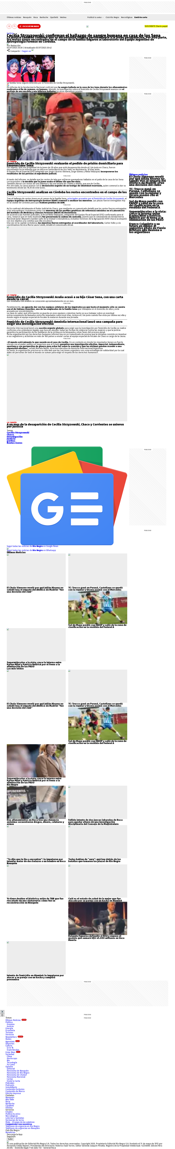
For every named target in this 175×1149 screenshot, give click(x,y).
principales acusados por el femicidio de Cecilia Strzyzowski (95, 198)
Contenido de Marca (15, 1091)
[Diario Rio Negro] (8, 1141)
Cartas (10, 1079)
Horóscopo (12, 1058)
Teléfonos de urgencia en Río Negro (22, 1126)
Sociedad (10, 1054)
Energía (9, 1028)
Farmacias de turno (15, 1120)
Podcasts (10, 1085)
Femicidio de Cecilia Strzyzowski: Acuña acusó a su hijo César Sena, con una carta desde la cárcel (65, 298)
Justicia (10, 33)
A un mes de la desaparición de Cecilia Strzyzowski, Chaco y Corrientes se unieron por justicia (65, 425)
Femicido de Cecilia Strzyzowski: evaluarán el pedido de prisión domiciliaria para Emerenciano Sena (65, 164)
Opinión (9, 1066)
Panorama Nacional (16, 1077)
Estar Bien (13, 1052)
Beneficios (10, 1132)
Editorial (11, 1068)
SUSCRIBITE (156, 26)
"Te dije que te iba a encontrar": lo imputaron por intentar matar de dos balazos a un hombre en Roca (36, 860)
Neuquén (27, 17)
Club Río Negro (112, 17)
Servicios (10, 1034)
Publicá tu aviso (13, 1114)
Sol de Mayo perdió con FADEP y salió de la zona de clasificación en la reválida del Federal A (146, 204)
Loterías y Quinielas (15, 1118)
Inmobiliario (11, 1087)
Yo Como (11, 1064)
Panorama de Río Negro (18, 1073)
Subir (10, 1139)
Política (9, 1022)
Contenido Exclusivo (15, 1089)
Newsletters (14, 1037)
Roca (35, 17)
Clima (9, 1056)
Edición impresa (13, 1093)
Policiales (10, 1083)
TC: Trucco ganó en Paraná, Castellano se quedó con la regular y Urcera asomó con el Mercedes (145, 193)
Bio (8, 1060)
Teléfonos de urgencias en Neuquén (23, 1128)
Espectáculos (13, 1050)
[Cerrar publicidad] (2, 1011)
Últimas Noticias (16, 1020)
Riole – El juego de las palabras (20, 1122)
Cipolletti (54, 17)
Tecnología (12, 1062)
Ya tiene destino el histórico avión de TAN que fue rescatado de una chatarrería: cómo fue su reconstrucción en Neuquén (35, 900)
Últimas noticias (14, 17)
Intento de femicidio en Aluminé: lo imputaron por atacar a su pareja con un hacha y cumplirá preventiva (35, 977)
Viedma (63, 17)
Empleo (9, 1112)
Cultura (9, 1045)
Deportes (10, 1043)
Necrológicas (126, 17)
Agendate (12, 1041)
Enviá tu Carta (13, 1081)
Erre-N (10, 1048)
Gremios (11, 1024)
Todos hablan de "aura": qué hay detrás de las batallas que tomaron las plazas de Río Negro (94, 860)
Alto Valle (10, 1099)
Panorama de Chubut (17, 1075)
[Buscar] (15, 26)
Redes (8, 1039)
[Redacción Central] (8, 43)
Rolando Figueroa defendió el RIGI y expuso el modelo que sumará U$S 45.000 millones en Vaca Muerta (96, 938)
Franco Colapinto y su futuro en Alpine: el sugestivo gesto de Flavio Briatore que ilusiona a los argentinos (147, 228)
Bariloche (44, 17)
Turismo (9, 1032)
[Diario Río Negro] (87, 26)
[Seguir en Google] (8, 85)
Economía (10, 1030)
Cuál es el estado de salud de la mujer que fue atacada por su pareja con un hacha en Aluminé (95, 899)
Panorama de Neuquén (18, 1071)
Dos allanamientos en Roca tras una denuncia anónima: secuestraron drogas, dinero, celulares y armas (35, 822)
